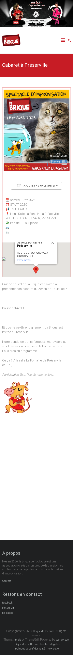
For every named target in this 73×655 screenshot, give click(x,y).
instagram (8, 607)
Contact (6, 580)
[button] (36, 270)
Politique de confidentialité (30, 648)
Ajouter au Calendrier (39, 185)
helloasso (7, 612)
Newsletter (53, 648)
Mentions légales (50, 644)
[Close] (52, 242)
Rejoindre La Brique (26, 644)
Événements (24, 260)
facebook (7, 602)
